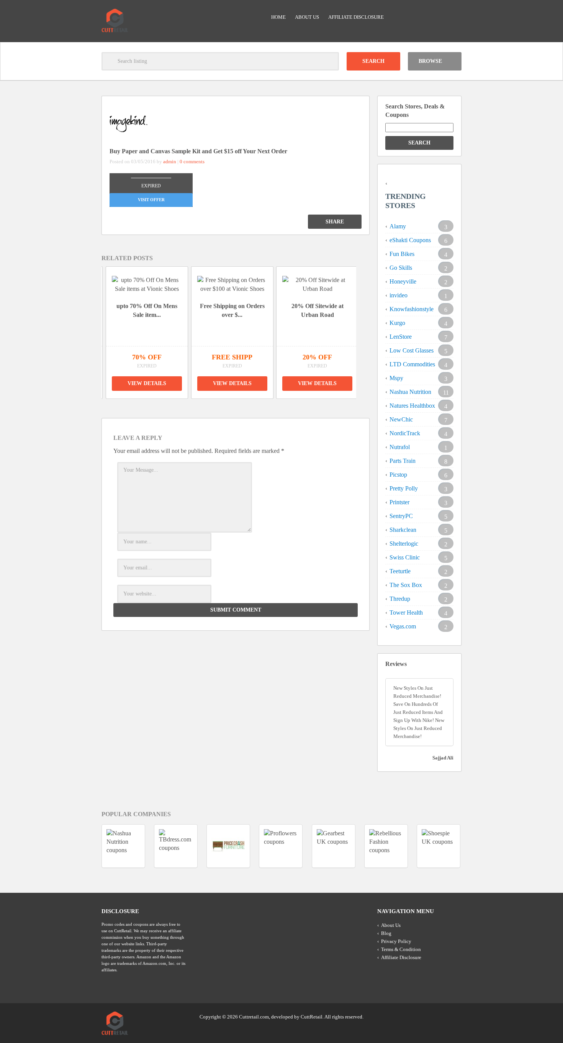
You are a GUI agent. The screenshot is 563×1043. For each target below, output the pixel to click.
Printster (399, 502)
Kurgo (397, 323)
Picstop (398, 474)
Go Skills (401, 267)
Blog (386, 933)
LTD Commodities (412, 364)
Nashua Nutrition (410, 392)
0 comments (192, 161)
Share (335, 222)
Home (278, 17)
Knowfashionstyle (412, 309)
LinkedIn (440, 1016)
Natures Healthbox (412, 405)
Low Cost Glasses (412, 350)
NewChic (401, 419)
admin (169, 161)
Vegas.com (403, 626)
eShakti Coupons (410, 240)
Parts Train (403, 461)
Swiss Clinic (405, 557)
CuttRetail (311, 1017)
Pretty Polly (404, 488)
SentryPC (401, 516)
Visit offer (151, 199)
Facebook (455, 1016)
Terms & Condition (401, 949)
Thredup (400, 598)
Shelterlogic (404, 543)
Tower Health (406, 612)
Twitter (426, 1016)
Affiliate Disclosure (356, 17)
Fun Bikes (402, 254)
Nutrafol (400, 447)
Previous (91, 326)
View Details (147, 383)
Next (366, 326)
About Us (307, 17)
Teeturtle (400, 571)
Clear (330, 61)
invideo (399, 295)
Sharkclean (403, 529)
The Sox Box (406, 585)
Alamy (398, 226)
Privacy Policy (396, 941)
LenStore (401, 336)
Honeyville (403, 281)
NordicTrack (405, 433)
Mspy (396, 378)
